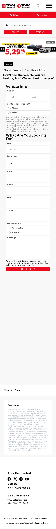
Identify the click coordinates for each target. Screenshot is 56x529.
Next (53, 49)
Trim (9, 197)
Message (11, 237)
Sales (15, 14)
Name (10, 90)
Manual (15, 232)
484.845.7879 (19, 488)
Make (10, 171)
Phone (15, 108)
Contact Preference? (18, 104)
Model (10, 184)
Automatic (17, 228)
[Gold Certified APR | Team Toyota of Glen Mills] (28, 49)
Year (10, 143)
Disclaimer (50, 42)
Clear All (8, 64)
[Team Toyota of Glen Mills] (16, 6)
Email (15, 112)
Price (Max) (13, 156)
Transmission (14, 223)
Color (10, 210)
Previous (2, 49)
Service (43, 14)
